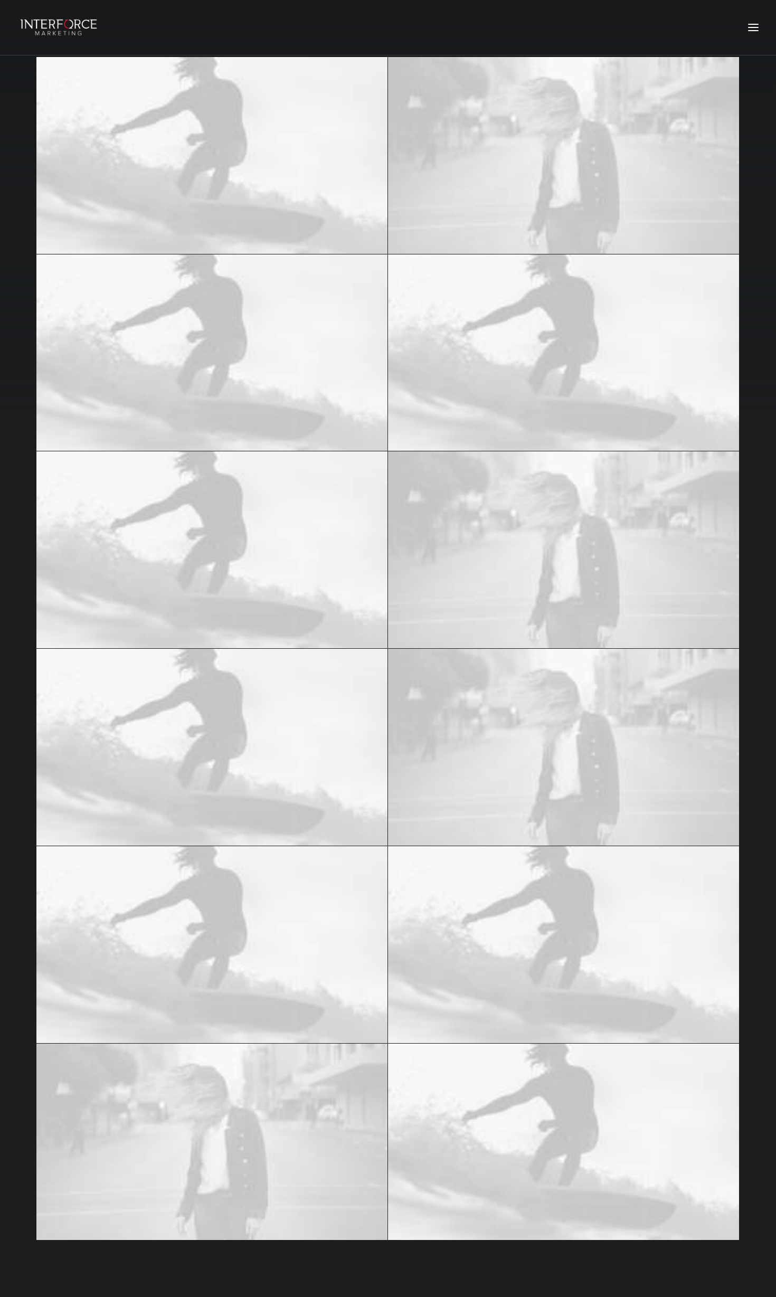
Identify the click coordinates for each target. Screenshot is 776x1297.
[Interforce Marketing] (58, 27)
